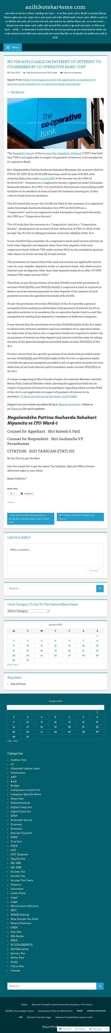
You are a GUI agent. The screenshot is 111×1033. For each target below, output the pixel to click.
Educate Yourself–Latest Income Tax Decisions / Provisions (62, 1004)
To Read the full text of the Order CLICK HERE (48, 396)
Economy (16, 824)
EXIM (14, 837)
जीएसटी (80, 1011)
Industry (16, 884)
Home (24, 1004)
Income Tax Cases (48, 72)
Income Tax (18, 871)
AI (12, 764)
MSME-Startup (20, 914)
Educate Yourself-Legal (39, 1017)
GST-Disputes (19, 854)
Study (14, 961)
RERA (14, 940)
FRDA (14, 845)
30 (13, 660)
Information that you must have (55, 1011)
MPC (14, 910)
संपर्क (21, 1017)
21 (83, 651)
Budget (15, 785)
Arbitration (18, 772)
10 (27, 646)
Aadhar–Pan (18, 759)
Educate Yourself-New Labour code (74, 1017)
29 (97, 655)
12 (55, 646)
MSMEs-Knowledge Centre (19, 1011)
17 (28, 651)
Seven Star (17, 957)
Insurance (17, 888)
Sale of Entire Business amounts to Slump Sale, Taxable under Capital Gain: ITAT (28, 518)
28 (83, 655)
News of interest (21, 923)
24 (27, 655)
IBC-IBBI (16, 863)
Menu (15, 47)
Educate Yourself (21, 833)
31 (28, 660)
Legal (14, 897)
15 (97, 646)
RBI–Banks (17, 936)
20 (69, 651)
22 (97, 651)
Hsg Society (32, 72)
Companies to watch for (25, 790)
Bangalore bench (23, 153)
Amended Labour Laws (25, 768)
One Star (16, 931)
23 (13, 655)
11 (41, 646)
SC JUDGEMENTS (22, 944)
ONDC (14, 927)
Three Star (17, 966)
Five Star (16, 841)
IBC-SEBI (16, 867)
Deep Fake (17, 798)
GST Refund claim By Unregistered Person (75, 517)
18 (41, 651)
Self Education (20, 949)
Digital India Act (21, 811)
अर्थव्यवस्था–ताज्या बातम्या (96, 1011)
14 (83, 646)
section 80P (47, 178)
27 (69, 655)
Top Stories (17, 92)
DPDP (14, 815)
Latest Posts (18, 893)
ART (13, 777)
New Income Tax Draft (24, 919)
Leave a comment (72, 72)
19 (55, 651)
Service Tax (18, 953)
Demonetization (20, 802)
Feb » (15, 665)
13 (69, 646)
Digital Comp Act (21, 807)
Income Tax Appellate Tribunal (62, 153)
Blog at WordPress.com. (55, 1026)
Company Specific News (26, 794)
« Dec (9, 665)
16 (14, 651)
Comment (93, 570)
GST (13, 850)
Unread (15, 970)
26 (55, 655)
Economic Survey (21, 820)
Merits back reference (25, 906)
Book (14, 781)
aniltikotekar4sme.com (55, 7)
